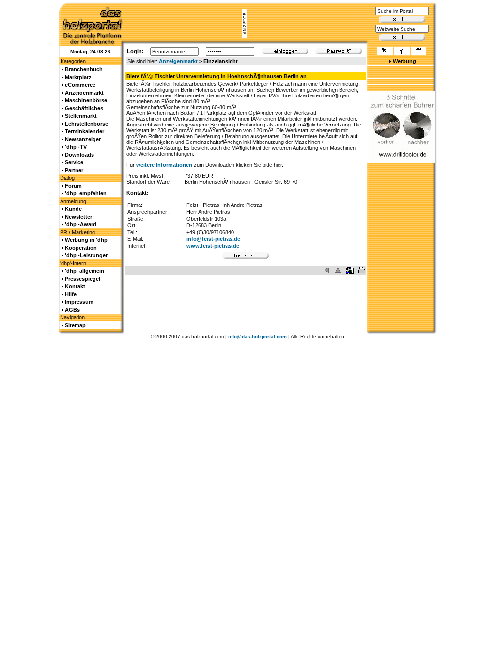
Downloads (79, 155)
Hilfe (71, 294)
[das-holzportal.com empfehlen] (418, 52)
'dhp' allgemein (84, 271)
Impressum (79, 302)
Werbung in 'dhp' (87, 240)
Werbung (404, 61)
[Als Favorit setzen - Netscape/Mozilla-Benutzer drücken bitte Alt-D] (401, 52)
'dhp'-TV (76, 147)
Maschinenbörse (86, 100)
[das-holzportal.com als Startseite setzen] (385, 52)
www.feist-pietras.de (212, 246)
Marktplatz (78, 77)
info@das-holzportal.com (257, 336)
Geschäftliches (84, 108)
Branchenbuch (84, 69)
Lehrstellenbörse (86, 123)
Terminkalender (84, 131)
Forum (73, 186)
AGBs (72, 310)
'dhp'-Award (80, 224)
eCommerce (80, 85)
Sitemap (75, 325)
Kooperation (81, 248)
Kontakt (75, 286)
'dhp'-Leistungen (87, 255)
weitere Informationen (164, 165)
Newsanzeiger (83, 139)
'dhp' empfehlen (86, 193)
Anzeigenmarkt (178, 61)
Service (74, 162)
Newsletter (78, 217)
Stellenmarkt (81, 116)
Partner (74, 170)
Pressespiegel (82, 279)
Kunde (73, 209)
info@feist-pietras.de (213, 239)
